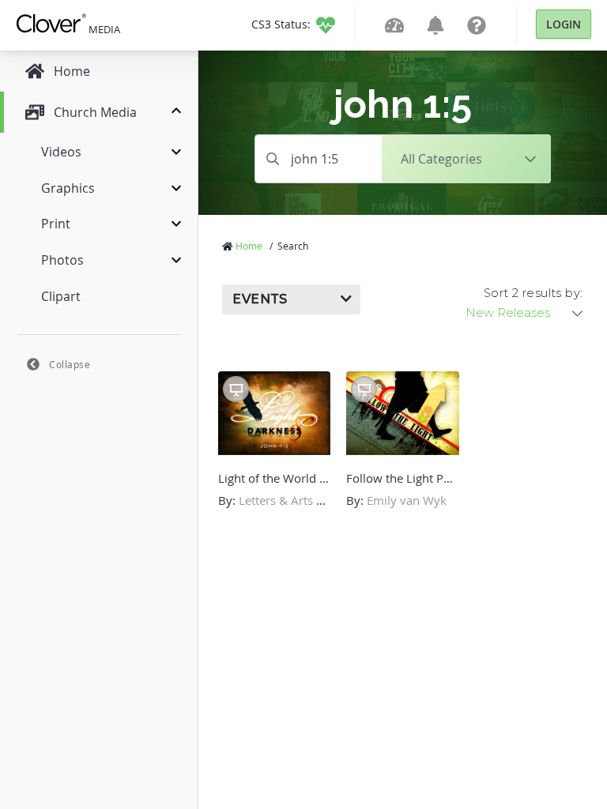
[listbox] (525, 313)
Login (563, 24)
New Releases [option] (508, 313)
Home (249, 245)
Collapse (69, 364)
